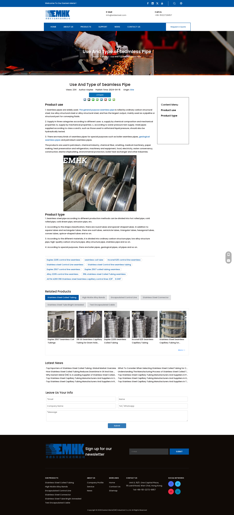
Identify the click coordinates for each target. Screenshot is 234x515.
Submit (117, 425)
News (89, 490)
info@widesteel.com (116, 15)
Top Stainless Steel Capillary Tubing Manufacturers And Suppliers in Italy (153, 378)
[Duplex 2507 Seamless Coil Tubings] (61, 324)
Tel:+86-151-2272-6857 (144, 489)
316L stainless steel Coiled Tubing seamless (104, 274)
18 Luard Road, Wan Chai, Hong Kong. (144, 485)
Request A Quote (178, 27)
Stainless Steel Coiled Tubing (62, 297)
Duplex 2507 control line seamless (63, 269)
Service (90, 486)
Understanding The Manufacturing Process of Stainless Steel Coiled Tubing (153, 371)
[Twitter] (157, 3)
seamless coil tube (94, 259)
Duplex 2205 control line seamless (63, 259)
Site (132, 89)
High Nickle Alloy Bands (93, 297)
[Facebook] (148, 3)
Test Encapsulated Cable (102, 304)
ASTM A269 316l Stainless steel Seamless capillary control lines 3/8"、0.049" (84, 279)
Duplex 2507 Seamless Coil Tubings (61, 341)
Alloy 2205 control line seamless (62, 274)
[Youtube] (162, 3)
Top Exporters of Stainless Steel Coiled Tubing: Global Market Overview (81, 368)
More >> (181, 350)
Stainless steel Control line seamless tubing (109, 264)
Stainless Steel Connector (156, 297)
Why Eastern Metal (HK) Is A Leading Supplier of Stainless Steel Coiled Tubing (81, 375)
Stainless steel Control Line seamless (65, 264)
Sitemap (113, 490)
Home (112, 482)
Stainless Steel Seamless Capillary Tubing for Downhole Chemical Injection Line (172, 341)
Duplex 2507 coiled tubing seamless (102, 269)
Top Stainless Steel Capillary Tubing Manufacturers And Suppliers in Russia (81, 381)
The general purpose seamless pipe (96, 109)
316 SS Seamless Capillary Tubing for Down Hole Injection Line (89, 341)
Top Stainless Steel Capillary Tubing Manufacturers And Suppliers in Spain (81, 378)
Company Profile (95, 482)
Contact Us (114, 486)
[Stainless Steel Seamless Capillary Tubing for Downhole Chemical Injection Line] (173, 324)
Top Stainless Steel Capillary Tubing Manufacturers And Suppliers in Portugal (153, 375)
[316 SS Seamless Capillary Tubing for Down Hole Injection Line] (89, 324)
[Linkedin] (152, 3)
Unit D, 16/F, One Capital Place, (144, 482)
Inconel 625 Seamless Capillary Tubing (142, 341)
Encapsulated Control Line (124, 297)
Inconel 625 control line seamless (124, 259)
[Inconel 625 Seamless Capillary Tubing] (145, 324)
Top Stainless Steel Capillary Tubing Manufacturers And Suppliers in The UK (153, 381)
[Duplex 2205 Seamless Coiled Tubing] (117, 324)
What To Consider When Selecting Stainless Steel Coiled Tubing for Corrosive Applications (153, 368)
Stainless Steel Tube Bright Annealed (66, 304)
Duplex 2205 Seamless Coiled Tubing (115, 341)
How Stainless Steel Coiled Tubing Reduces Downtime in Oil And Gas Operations (81, 371)
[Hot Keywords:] (174, 3)
